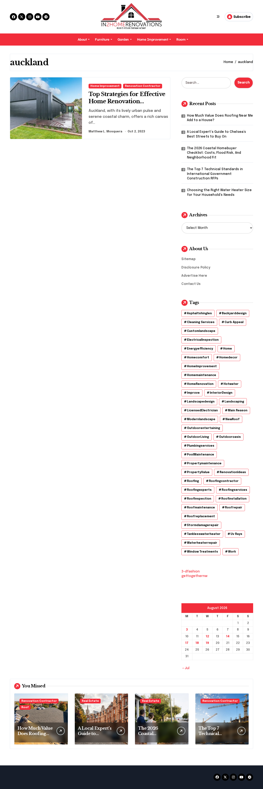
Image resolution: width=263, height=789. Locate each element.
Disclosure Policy (195, 267)
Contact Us (191, 284)
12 (207, 636)
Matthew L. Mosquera (105, 131)
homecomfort (198, 357)
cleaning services (201, 322)
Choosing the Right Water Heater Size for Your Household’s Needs (219, 192)
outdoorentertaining (203, 428)
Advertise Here (194, 276)
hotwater (231, 384)
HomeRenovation (200, 384)
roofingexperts (199, 490)
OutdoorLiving (198, 437)
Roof (25, 707)
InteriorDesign (221, 392)
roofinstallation (234, 498)
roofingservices (234, 490)
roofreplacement (201, 516)
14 (228, 636)
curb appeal (234, 322)
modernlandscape (201, 419)
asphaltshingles (199, 313)
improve (193, 392)
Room (180, 39)
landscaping (234, 401)
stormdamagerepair (203, 525)
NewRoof (232, 419)
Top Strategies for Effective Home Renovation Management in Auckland (127, 101)
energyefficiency (200, 348)
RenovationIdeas (233, 472)
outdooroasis (230, 437)
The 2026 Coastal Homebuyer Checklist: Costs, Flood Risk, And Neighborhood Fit (214, 153)
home (227, 348)
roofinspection (199, 498)
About (82, 39)
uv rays (236, 534)
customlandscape (201, 331)
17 (186, 643)
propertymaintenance (204, 463)
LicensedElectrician (202, 410)
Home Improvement (152, 39)
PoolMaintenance (200, 454)
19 (207, 643)
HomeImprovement (202, 366)
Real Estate (90, 701)
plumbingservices (200, 445)
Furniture (102, 39)
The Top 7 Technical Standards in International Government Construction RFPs (215, 173)
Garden (123, 39)
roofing (193, 481)
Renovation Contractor (142, 86)
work (232, 551)
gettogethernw (194, 576)
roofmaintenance (201, 507)
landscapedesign (201, 401)
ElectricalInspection (203, 339)
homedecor (228, 357)
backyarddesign (234, 313)
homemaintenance (201, 375)
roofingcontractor (224, 481)
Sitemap (188, 259)
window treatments (202, 551)
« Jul (185, 668)
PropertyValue (198, 472)
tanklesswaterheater (203, 534)
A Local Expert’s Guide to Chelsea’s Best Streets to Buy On (216, 134)
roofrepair (233, 507)
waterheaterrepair (202, 542)
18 (197, 643)
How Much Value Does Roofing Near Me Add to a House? (220, 118)
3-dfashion (190, 571)
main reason (237, 410)
